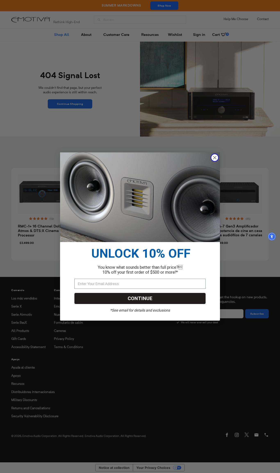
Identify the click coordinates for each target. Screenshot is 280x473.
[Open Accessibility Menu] (272, 236)
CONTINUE (140, 298)
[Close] (214, 157)
